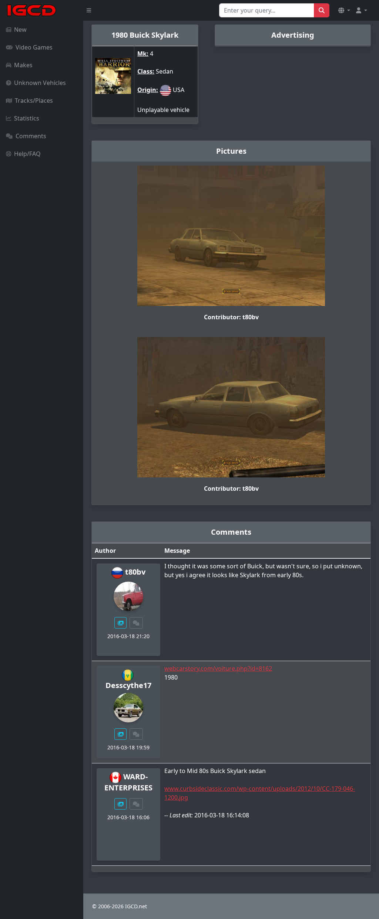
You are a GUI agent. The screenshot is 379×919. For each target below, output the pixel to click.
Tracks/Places (34, 100)
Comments (31, 136)
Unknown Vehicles (40, 83)
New (20, 29)
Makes (23, 65)
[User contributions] (120, 623)
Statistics (26, 118)
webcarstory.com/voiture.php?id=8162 (218, 668)
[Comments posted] (136, 623)
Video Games (34, 47)
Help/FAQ (27, 154)
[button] (344, 10)
